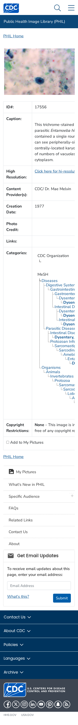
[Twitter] (16, 704)
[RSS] (66, 704)
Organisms (51, 367)
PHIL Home (13, 36)
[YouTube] (41, 704)
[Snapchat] (58, 704)
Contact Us (18, 531)
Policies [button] (11, 644)
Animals (53, 371)
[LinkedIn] (32, 704)
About (14, 543)
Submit (62, 598)
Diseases (50, 280)
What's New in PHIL (27, 484)
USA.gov (27, 715)
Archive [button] (11, 672)
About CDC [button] (15, 630)
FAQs (13, 508)
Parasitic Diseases (62, 328)
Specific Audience (24, 496)
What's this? (18, 596)
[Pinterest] (49, 704)
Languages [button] (15, 658)
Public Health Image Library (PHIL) (34, 21)
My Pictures (25, 472)
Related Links (21, 520)
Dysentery (68, 298)
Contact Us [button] (15, 617)
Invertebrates (62, 376)
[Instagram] (24, 704)
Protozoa (62, 380)
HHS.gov (10, 715)
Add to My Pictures (26, 442)
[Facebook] (7, 704)
